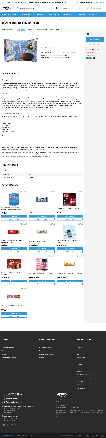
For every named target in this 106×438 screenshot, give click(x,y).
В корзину (15, 216)
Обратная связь (81, 388)
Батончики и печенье (12, 149)
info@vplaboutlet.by (13, 402)
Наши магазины (25, 14)
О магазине (80, 381)
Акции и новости (54, 14)
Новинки (41, 344)
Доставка (92, 14)
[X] (94, 58)
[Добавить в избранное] (36, 35)
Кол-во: (89, 49)
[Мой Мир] (91, 58)
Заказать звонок (11, 398)
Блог (78, 354)
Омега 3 (41, 357)
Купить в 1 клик (14, 219)
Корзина (98, 436)
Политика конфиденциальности (85, 374)
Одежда (4, 354)
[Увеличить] (20, 50)
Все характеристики (69, 52)
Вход (59, 8)
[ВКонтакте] (87, 58)
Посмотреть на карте (62, 417)
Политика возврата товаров (84, 378)
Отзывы (79, 385)
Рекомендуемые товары (46, 354)
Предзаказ (96, 39)
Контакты (79, 371)
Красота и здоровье (7, 351)
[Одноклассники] (89, 58)
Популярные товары (45, 347)
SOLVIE (67, 57)
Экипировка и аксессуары (9, 357)
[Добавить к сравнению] (36, 39)
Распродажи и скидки (45, 351)
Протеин (41, 361)
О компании (38, 14)
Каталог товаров (10, 14)
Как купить (81, 14)
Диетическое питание (8, 347)
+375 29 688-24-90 (45, 156)
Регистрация (65, 8)
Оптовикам (80, 368)
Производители (68, 14)
